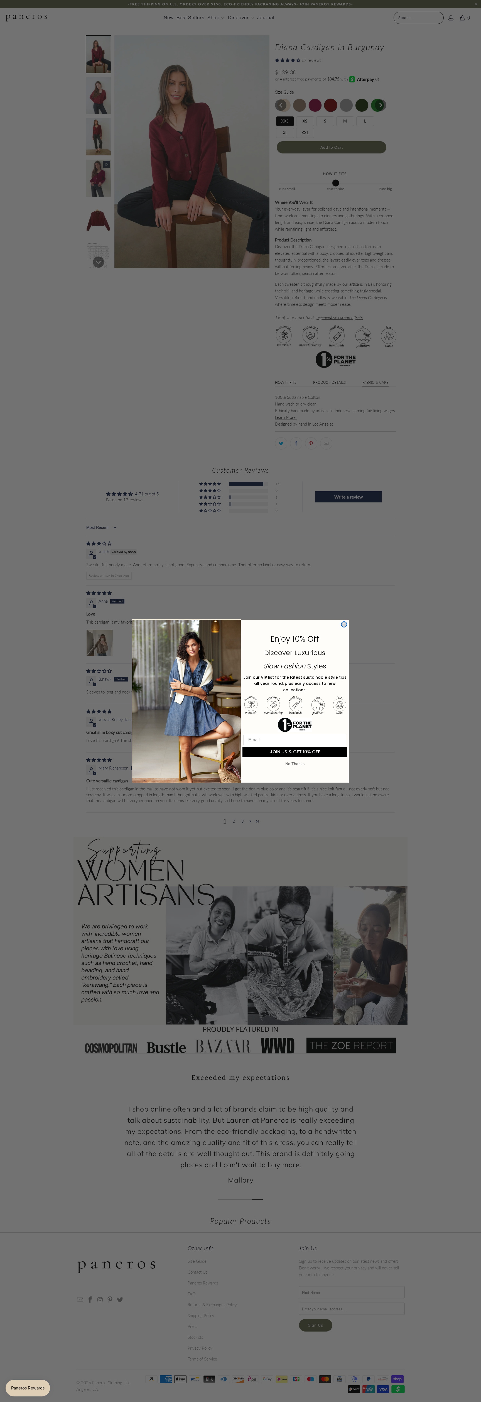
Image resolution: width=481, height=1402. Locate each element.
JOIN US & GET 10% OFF (295, 752)
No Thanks (295, 763)
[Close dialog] (344, 624)
